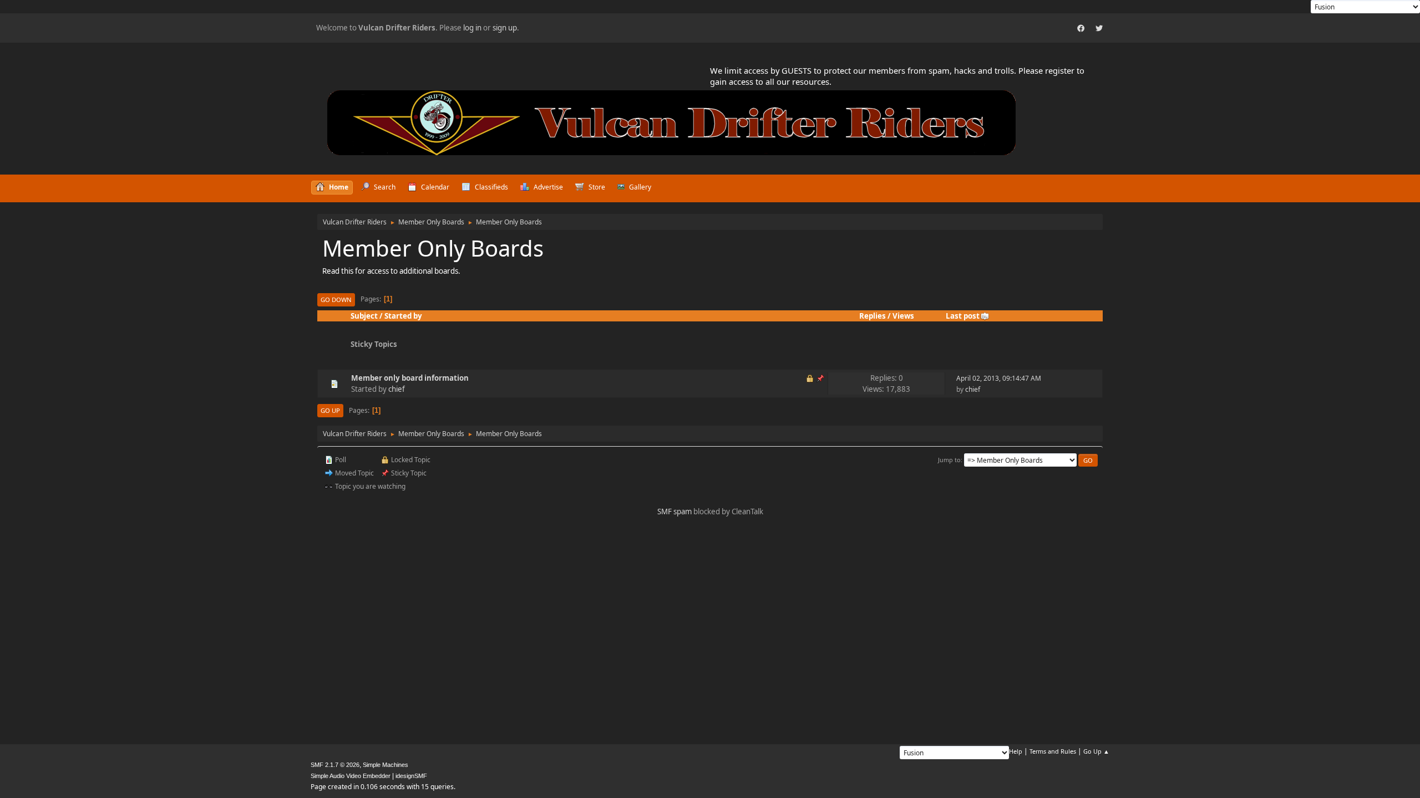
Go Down (336, 299)
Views (903, 316)
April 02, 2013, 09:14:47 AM (998, 378)
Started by (403, 316)
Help (1015, 751)
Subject (364, 316)
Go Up (330, 410)
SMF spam (674, 511)
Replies (872, 316)
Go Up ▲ (1096, 751)
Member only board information (410, 378)
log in (472, 28)
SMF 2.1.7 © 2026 (335, 764)
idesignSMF (411, 776)
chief (396, 389)
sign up (505, 28)
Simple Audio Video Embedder (350, 776)
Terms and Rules (1053, 751)
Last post (963, 316)
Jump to (949, 460)
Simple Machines (385, 764)
